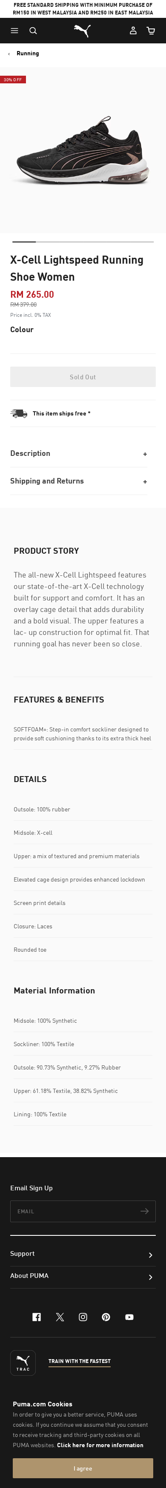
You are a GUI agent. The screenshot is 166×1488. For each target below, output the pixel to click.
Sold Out (83, 377)
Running (28, 53)
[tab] (24, 242)
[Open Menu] (16, 30)
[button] (16, 30)
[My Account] (133, 31)
